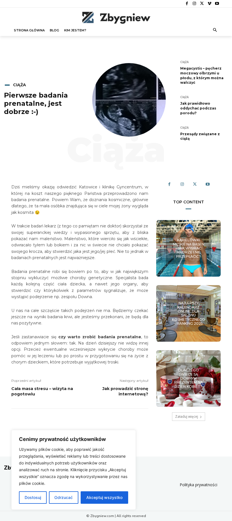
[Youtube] (217, 4)
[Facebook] (187, 4)
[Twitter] (202, 4)
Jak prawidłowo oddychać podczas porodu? (198, 108)
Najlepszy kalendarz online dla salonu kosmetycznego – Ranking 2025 (188, 313)
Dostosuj (33, 497)
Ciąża (19, 85)
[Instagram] (194, 4)
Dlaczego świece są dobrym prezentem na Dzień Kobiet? (188, 378)
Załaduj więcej (186, 416)
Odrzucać (63, 497)
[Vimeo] (209, 4)
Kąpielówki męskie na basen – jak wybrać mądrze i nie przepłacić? (188, 248)
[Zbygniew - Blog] (116, 17)
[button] (215, 30)
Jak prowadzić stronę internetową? (125, 391)
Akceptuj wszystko (104, 497)
